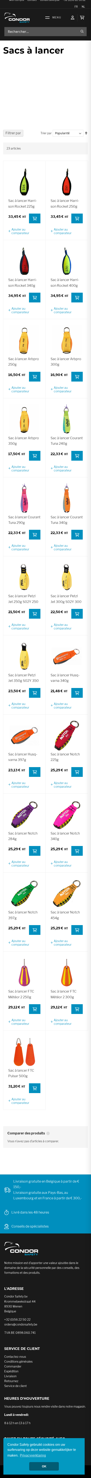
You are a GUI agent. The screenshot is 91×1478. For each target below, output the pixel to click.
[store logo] (17, 18)
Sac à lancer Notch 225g (65, 757)
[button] (24, 231)
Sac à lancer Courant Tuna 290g (24, 520)
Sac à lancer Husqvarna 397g (22, 757)
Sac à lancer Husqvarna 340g (65, 678)
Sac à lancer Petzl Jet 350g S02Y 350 (23, 678)
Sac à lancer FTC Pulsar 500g (21, 1073)
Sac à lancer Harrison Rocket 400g (65, 282)
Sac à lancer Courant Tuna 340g (67, 520)
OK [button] (44, 1466)
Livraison (10, 1376)
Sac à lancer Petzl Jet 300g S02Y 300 (66, 599)
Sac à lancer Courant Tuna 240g (67, 441)
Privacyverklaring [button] (33, 1455)
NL (83, 6)
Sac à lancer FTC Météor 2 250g (21, 994)
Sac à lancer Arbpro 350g (23, 441)
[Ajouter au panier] (34, 218)
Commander (12, 1366)
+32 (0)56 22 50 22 (17, 1319)
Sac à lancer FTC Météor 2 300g (63, 994)
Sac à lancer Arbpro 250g (23, 361)
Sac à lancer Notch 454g (65, 915)
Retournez (11, 1381)
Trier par (46, 133)
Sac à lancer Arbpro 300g (66, 361)
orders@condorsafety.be (20, 1324)
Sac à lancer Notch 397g (22, 915)
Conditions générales (18, 1361)
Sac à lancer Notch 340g (65, 836)
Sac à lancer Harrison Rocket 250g (65, 203)
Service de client (15, 1386)
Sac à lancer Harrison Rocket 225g (22, 203)
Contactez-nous (15, 1356)
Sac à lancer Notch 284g (22, 836)
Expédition (11, 1371)
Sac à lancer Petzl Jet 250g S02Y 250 (23, 599)
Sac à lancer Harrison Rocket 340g (22, 282)
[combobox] (45, 31)
